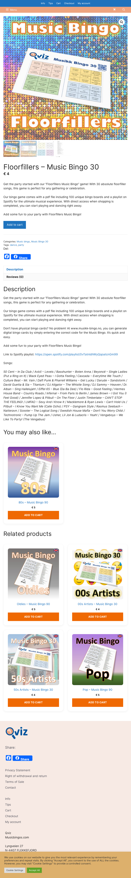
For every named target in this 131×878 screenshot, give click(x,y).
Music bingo (23, 241)
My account (84, 3)
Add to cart (15, 224)
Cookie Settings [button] (14, 870)
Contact (10, 787)
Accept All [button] (34, 870)
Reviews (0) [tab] (15, 277)
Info (43, 3)
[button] (122, 22)
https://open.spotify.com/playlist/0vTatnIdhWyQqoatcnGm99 (76, 354)
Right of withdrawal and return (26, 776)
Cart (58, 3)
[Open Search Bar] (123, 10)
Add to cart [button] (33, 515)
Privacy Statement (17, 770)
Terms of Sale (14, 782)
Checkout (69, 3)
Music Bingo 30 (39, 241)
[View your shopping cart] (114, 10)
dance (13, 245)
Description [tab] (14, 269)
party (21, 245)
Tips (50, 3)
